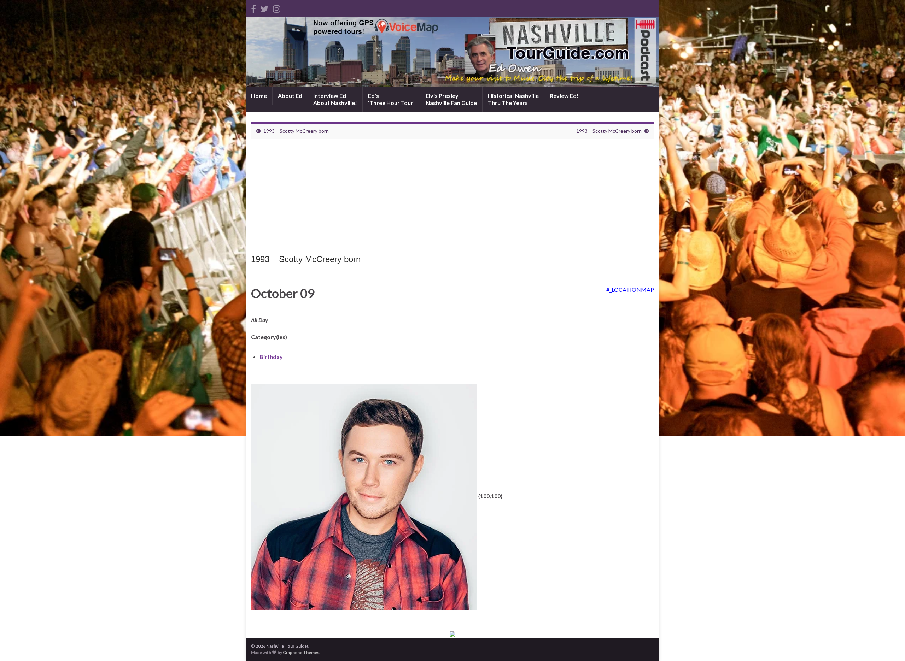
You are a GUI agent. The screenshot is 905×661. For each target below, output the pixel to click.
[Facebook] (253, 7)
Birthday (271, 356)
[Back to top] (889, 645)
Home (259, 95)
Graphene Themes (301, 652)
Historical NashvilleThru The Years (513, 99)
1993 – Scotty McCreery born (296, 131)
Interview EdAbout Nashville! (335, 99)
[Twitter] (264, 7)
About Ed (290, 95)
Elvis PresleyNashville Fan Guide (451, 99)
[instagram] (276, 7)
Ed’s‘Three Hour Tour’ (391, 99)
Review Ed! (564, 95)
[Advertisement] (452, 198)
